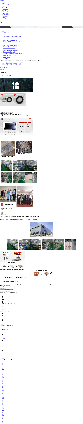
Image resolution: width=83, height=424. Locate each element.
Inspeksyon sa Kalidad (5, 16)
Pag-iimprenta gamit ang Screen (6, 14)
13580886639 (3, 351)
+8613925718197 (3, 297)
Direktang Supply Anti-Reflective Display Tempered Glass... (9, 52)
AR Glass (4, 3)
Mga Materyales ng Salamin (6, 11)
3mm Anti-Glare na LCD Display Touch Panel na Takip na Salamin (10, 38)
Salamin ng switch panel (5, 9)
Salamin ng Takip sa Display (6, 4)
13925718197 (3, 358)
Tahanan (2, 1)
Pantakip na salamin (5, 7)
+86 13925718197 (3, 338)
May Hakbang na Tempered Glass (6, 57)
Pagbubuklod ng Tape (5, 15)
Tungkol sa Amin (3, 17)
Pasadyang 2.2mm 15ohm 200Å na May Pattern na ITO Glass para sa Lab (10, 45)
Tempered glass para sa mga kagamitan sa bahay (8, 8)
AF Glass (3, 31)
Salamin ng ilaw (4, 10)
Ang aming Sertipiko (5, 18)
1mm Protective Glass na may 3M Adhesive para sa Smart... (11, 281)
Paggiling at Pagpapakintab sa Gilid (6, 12)
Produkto (2, 2)
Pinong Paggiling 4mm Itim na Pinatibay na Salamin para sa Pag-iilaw (10, 40)
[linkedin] (3, 314)
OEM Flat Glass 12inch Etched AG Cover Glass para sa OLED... (9, 55)
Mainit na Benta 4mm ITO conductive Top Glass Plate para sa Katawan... (10, 50)
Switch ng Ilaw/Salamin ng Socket (5, 32)
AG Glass (3, 306)
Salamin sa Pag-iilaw (5, 5)
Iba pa (3, 6)
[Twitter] (3, 316)
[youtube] (3, 323)
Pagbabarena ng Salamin (5, 13)
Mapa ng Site (3, 324)
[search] (0, 21)
